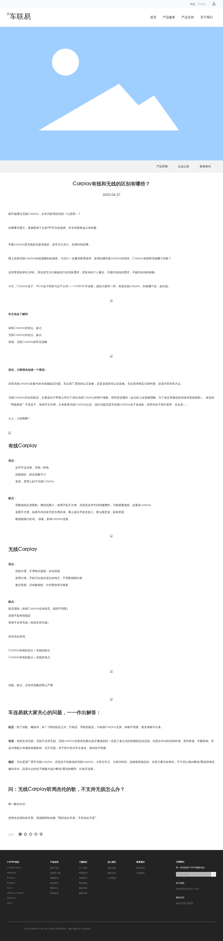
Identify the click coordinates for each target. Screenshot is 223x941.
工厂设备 (83, 868)
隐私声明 (83, 888)
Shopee (11, 883)
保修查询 (54, 878)
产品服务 (169, 17)
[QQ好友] (31, 834)
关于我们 (206, 17)
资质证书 (83, 873)
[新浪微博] (20, 834)
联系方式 (140, 868)
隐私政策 (83, 893)
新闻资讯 (205, 166)
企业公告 (183, 166)
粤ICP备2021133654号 (80, 929)
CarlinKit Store (14, 868)
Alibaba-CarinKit (15, 893)
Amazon (11, 878)
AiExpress (11, 873)
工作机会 (112, 878)
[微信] (25, 834)
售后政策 (54, 893)
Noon (10, 888)
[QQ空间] (36, 834)
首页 (153, 17)
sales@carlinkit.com (187, 889)
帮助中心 (54, 888)
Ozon (9, 903)
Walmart (11, 898)
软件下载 (54, 868)
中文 (192, 4)
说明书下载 (55, 873)
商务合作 (112, 868)
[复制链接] (41, 834)
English (202, 4)
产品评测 (162, 166)
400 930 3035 (184, 903)
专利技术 (83, 878)
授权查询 (54, 883)
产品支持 (188, 17)
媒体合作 (112, 873)
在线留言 (140, 873)
